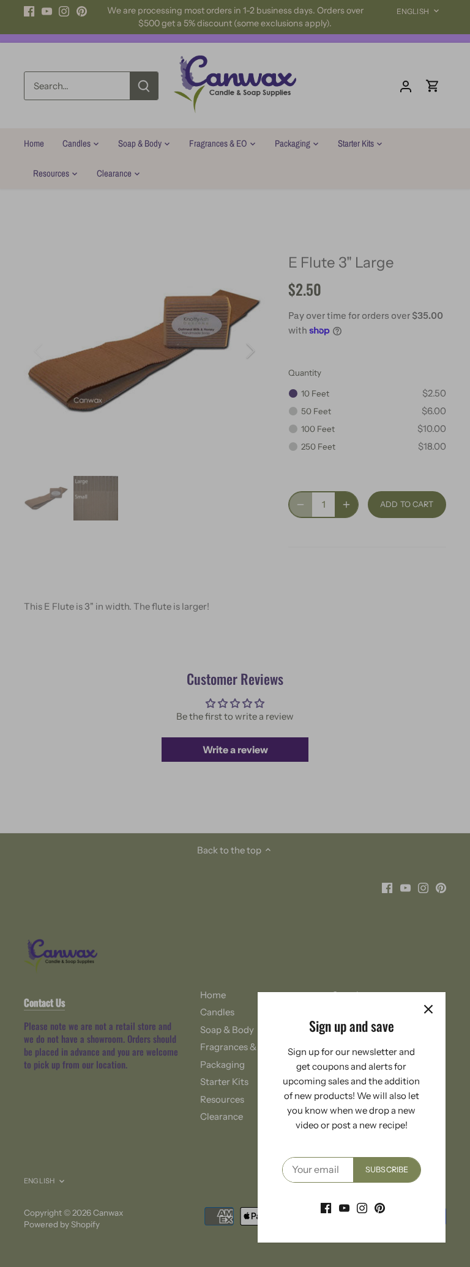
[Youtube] (344, 1207)
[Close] (428, 1009)
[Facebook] (326, 1207)
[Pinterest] (380, 1207)
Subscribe (386, 1169)
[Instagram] (362, 1207)
